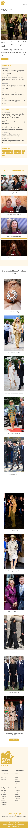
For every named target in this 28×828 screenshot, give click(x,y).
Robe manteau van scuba (14, 611)
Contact (24, 816)
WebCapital (17, 826)
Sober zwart (14, 652)
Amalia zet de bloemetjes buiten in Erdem (14, 733)
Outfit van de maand (5, 775)
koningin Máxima (17, 150)
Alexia (16, 777)
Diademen (17, 790)
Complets (3, 792)
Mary (4, 153)
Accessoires (3, 779)
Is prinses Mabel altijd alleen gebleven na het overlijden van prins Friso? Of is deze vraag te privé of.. (14, 102)
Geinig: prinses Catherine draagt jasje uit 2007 (13, 45)
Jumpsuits (3, 796)
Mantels (3, 800)
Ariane (16, 779)
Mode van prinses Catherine (14, 193)
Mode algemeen (4, 773)
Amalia (7, 150)
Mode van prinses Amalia (14, 258)
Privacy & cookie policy (20, 824)
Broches (17, 794)
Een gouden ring (14, 530)
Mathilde (7, 153)
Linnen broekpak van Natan (14, 352)
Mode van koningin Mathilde (14, 214)
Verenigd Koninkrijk (13, 41)
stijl (23, 153)
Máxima (15, 153)
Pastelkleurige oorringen (14, 312)
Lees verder (4, 59)
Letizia (23, 150)
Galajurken (3, 794)
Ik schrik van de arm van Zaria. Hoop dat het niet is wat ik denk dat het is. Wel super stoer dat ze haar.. (13, 94)
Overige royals (5, 41)
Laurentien (17, 781)
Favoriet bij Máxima (14, 474)
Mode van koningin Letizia (14, 236)
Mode (12, 153)
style (4, 155)
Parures (16, 800)
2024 (3, 150)
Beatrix (16, 773)
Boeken (15, 816)
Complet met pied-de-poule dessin (14, 571)
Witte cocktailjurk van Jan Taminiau (14, 393)
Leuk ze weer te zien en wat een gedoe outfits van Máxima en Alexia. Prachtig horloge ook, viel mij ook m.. (13, 87)
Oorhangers (17, 798)
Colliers (16, 792)
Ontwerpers (3, 777)
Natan (19, 153)
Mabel (16, 783)
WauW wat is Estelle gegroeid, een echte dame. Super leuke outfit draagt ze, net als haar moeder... (13, 79)
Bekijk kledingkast (14, 739)
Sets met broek (4, 802)
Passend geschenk (14, 490)
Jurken (2, 798)
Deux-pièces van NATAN (14, 433)
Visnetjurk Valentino (14, 692)
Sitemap (12, 824)
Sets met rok (4, 804)
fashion (11, 150)
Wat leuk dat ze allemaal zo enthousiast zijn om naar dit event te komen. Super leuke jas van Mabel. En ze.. (13, 72)
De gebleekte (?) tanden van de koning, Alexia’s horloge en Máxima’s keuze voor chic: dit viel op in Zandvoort (14, 115)
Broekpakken (4, 790)
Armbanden (17, 796)
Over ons (20, 816)
